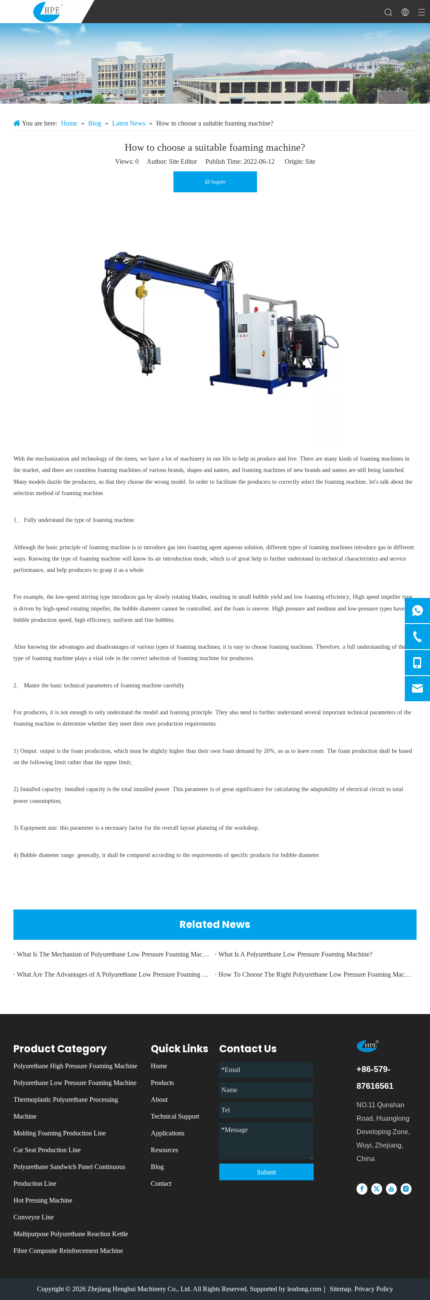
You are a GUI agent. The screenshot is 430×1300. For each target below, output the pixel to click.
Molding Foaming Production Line (59, 1133)
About (159, 1099)
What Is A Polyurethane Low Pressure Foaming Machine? (295, 954)
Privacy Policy (373, 1288)
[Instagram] (406, 1188)
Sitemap (340, 1288)
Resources (164, 1149)
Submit (266, 1172)
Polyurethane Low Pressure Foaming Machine (74, 1082)
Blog (157, 1166)
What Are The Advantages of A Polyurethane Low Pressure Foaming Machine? (114, 974)
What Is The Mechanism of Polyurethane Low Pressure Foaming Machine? (114, 954)
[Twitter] (376, 1188)
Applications (167, 1133)
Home (159, 1065)
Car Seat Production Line (47, 1149)
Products (162, 1082)
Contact (161, 1183)
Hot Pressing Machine (42, 1200)
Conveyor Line (33, 1217)
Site (310, 161)
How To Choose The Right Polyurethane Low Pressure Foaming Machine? (315, 974)
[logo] (376, 1046)
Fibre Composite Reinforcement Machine (68, 1250)
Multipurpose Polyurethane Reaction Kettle (70, 1233)
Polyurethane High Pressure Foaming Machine (75, 1065)
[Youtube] (391, 1188)
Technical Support (175, 1116)
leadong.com (304, 1288)
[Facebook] (362, 1188)
